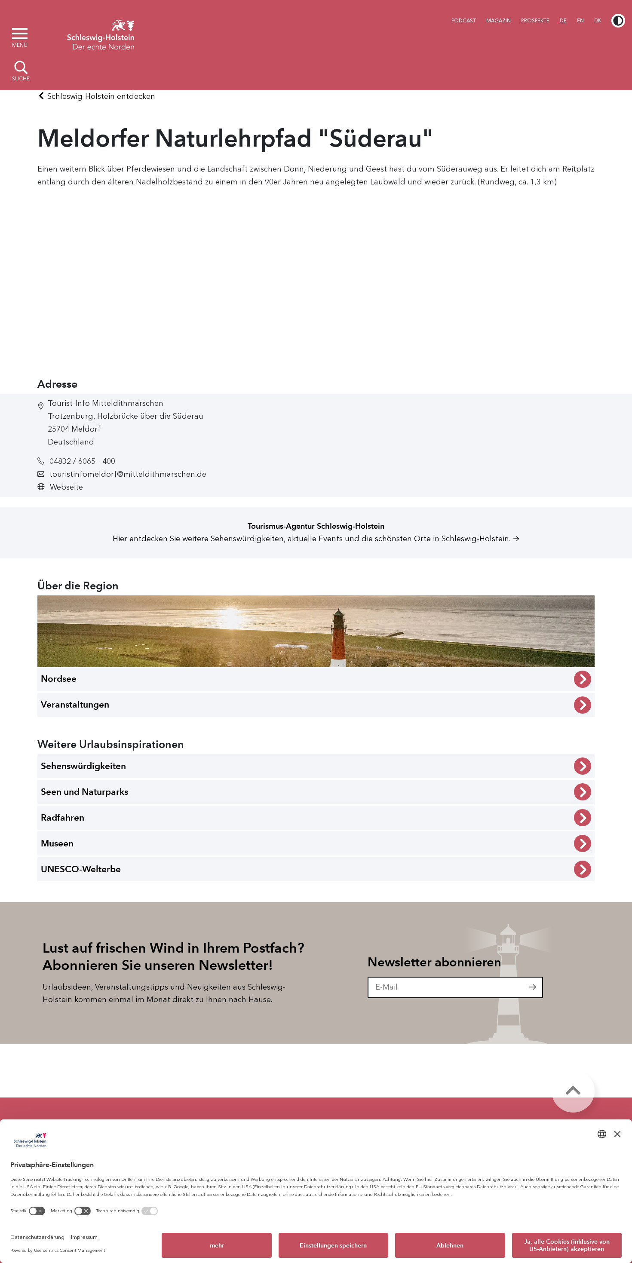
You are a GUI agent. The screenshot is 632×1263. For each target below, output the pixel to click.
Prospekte (535, 21)
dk (597, 21)
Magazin (498, 21)
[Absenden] (533, 987)
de (563, 21)
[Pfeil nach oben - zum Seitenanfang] (573, 1091)
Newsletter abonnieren (434, 962)
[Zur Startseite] (100, 33)
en (580, 21)
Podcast (463, 21)
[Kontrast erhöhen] (618, 21)
